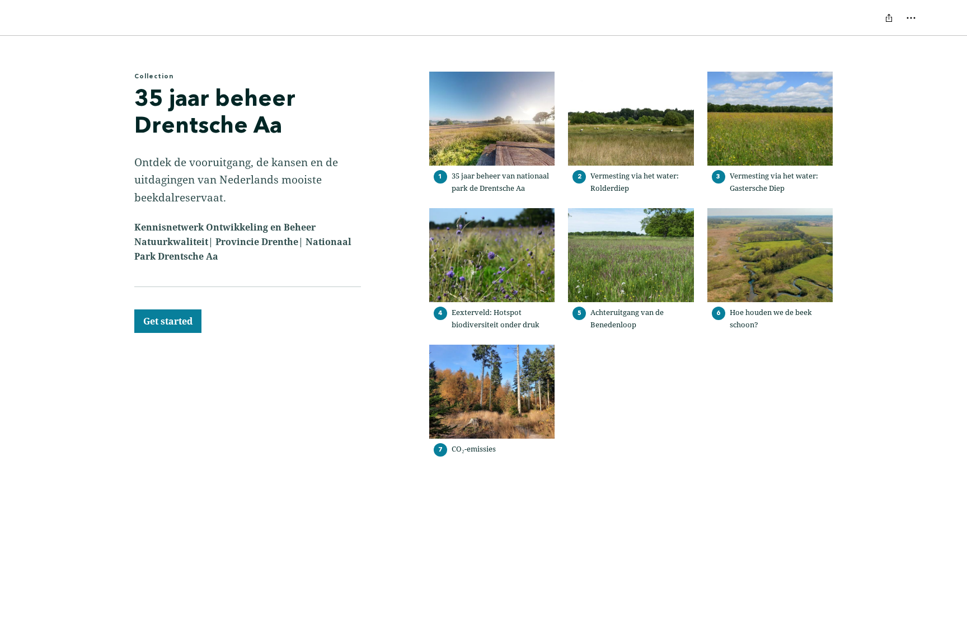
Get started (168, 321)
